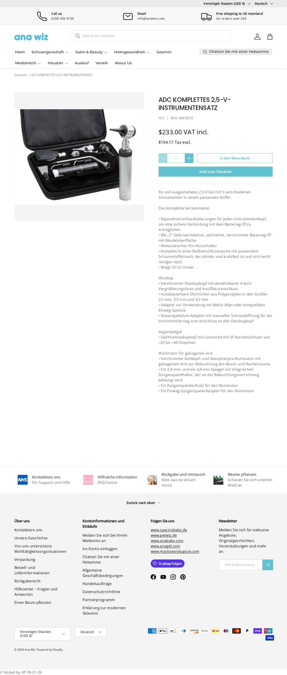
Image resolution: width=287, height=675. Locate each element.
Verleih (102, 63)
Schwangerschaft (48, 52)
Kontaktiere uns (28, 529)
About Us (123, 63)
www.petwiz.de (164, 535)
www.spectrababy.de (169, 529)
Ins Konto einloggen (100, 548)
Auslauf (82, 63)
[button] (270, 37)
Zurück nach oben (141, 503)
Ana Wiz (30, 649)
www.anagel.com (165, 546)
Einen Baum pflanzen (32, 602)
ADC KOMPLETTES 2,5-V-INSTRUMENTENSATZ (61, 75)
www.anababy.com (167, 540)
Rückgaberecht (27, 581)
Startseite (20, 75)
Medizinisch (25, 63)
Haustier (55, 63)
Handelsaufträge (97, 583)
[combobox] (150, 36)
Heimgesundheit (129, 52)
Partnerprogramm (99, 599)
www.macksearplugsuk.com (175, 551)
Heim (20, 52)
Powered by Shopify (50, 649)
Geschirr (164, 52)
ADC (162, 118)
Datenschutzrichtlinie (101, 591)
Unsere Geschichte (31, 538)
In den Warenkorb (235, 158)
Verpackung (24, 559)
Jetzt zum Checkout (215, 171)
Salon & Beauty (89, 52)
